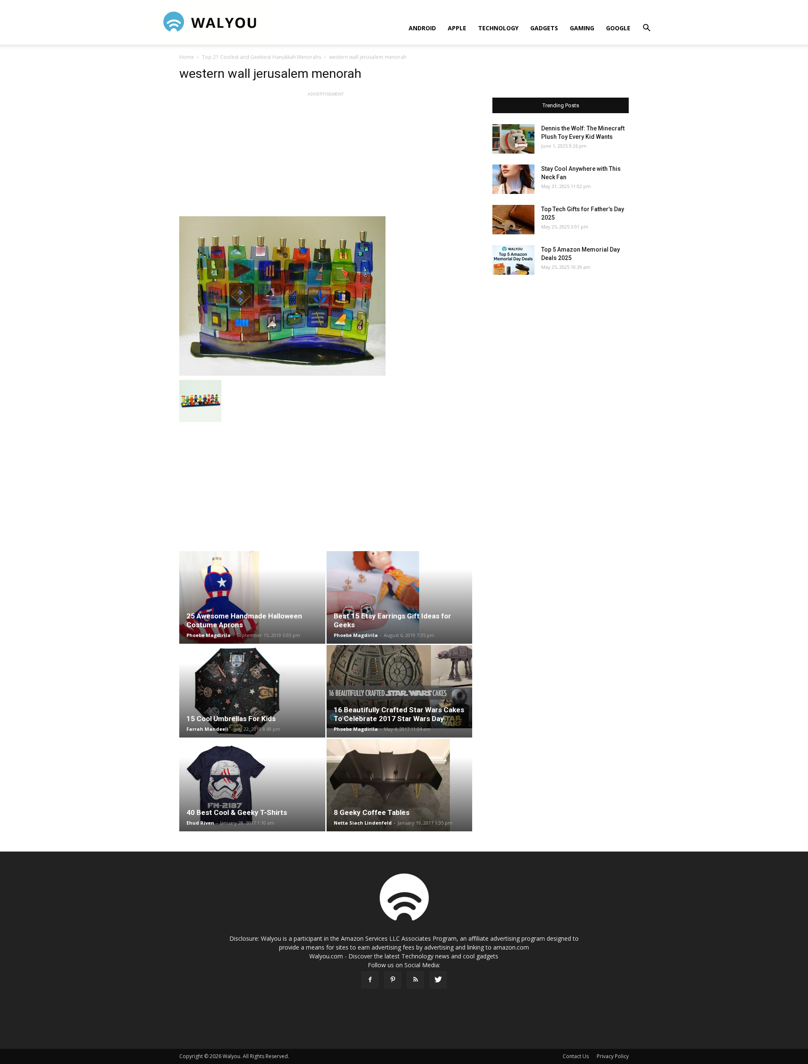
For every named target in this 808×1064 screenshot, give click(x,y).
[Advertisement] (325, 157)
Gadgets (544, 28)
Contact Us (576, 1056)
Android (422, 28)
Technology (498, 28)
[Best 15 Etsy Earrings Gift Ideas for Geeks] (400, 597)
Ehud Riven (200, 823)
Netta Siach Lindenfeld (363, 823)
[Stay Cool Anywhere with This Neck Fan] (513, 179)
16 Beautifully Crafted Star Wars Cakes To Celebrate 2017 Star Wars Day (399, 714)
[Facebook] (369, 979)
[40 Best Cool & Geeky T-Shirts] (252, 785)
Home (186, 57)
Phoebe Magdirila (208, 635)
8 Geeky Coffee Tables (371, 812)
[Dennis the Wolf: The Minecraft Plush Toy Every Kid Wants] (513, 139)
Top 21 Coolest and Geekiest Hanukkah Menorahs (261, 57)
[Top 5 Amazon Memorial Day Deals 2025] (513, 260)
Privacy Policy (613, 1056)
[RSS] (415, 979)
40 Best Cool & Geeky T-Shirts (236, 812)
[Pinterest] (392, 979)
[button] (646, 29)
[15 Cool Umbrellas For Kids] (252, 691)
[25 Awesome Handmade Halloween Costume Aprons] (252, 597)
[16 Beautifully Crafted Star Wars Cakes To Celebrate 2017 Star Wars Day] (400, 686)
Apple (457, 28)
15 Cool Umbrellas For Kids (231, 718)
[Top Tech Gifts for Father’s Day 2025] (513, 219)
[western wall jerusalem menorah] (325, 296)
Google (618, 28)
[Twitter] (438, 979)
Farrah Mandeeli (207, 729)
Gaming (582, 28)
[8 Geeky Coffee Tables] (400, 785)
